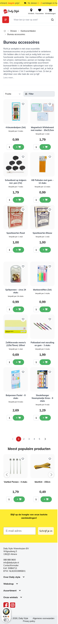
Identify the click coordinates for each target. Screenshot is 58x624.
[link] (13, 439)
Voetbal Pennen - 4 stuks (15, 482)
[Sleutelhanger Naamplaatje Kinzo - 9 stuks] (42, 379)
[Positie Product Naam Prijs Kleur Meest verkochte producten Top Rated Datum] (12, 94)
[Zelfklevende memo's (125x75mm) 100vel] (15, 326)
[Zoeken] (52, 19)
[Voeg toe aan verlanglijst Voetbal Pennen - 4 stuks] (22, 458)
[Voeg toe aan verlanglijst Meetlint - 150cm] (49, 458)
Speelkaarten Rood (15, 233)
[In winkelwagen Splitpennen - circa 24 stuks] (18, 309)
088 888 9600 (9, 560)
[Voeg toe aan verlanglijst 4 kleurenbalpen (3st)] (23, 104)
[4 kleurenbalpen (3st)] (15, 111)
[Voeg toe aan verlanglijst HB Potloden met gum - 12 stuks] (49, 156)
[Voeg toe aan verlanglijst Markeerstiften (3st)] (49, 266)
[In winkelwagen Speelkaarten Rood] (18, 250)
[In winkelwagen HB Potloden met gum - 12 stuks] (45, 200)
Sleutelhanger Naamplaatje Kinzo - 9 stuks (42, 398)
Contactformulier (11, 565)
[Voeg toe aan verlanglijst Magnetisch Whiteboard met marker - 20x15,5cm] (49, 104)
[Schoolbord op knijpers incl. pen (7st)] (15, 164)
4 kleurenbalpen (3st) (16, 127)
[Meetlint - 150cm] (42, 466)
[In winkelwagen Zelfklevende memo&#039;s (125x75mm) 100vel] (18, 362)
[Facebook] (6, 605)
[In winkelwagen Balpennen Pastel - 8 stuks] (18, 418)
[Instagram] (12, 605)
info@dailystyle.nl (11, 562)
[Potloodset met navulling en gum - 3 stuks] (42, 326)
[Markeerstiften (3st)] (42, 274)
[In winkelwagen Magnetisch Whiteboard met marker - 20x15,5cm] (45, 147)
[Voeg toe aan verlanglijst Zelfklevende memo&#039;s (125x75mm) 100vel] (23, 319)
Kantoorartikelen (28, 31)
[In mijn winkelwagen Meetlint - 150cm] (46, 499)
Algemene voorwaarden (43, 618)
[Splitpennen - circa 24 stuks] (15, 274)
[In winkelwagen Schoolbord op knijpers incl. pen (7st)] (18, 200)
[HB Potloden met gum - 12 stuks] (42, 164)
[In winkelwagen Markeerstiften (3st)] (45, 309)
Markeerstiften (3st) (42, 289)
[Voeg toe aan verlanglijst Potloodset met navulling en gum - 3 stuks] (49, 319)
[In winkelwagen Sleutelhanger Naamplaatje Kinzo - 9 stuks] (45, 418)
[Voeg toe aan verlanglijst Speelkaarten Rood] (23, 209)
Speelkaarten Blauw (42, 233)
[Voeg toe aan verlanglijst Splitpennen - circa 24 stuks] (23, 266)
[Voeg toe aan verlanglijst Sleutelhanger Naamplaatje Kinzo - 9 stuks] (49, 372)
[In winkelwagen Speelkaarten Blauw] (45, 250)
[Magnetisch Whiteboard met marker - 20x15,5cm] (42, 111)
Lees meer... (8, 77)
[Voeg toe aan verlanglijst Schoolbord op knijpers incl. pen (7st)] (23, 156)
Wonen (13, 31)
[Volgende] (45, 439)
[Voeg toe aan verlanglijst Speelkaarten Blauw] (49, 209)
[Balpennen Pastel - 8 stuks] (15, 379)
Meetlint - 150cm (42, 482)
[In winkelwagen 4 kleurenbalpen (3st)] (18, 147)
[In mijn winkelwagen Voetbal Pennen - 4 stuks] (19, 499)
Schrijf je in (45, 530)
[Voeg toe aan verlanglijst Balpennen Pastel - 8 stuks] (23, 372)
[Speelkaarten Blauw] (42, 217)
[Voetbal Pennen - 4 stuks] (15, 466)
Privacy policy (29, 621)
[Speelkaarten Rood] (15, 217)
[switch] (6, 619)
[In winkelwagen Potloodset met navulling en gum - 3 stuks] (45, 362)
